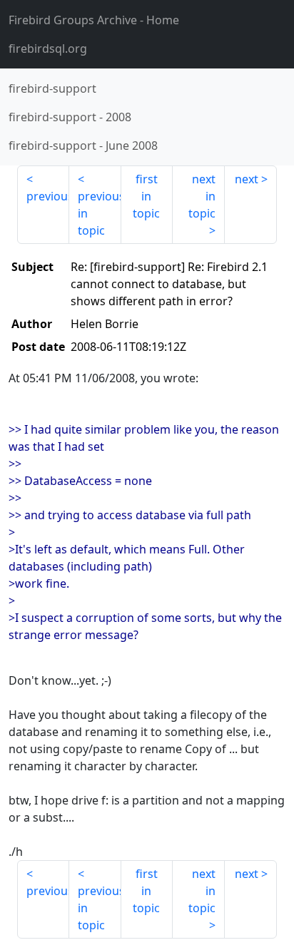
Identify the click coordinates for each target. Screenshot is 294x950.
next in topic (202, 196)
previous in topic (99, 213)
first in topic (146, 196)
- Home (94, 20)
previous (47, 196)
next (246, 179)
